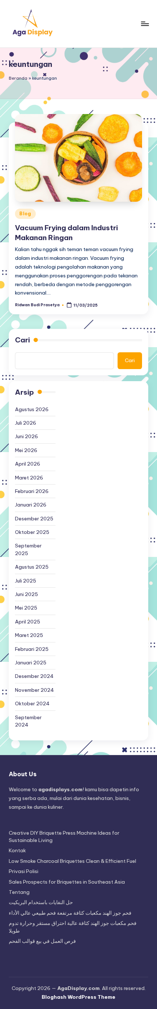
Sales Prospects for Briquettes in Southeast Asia (67, 882)
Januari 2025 (30, 662)
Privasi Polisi (23, 871)
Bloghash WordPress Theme (78, 997)
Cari (22, 339)
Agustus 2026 (32, 409)
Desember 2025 (34, 518)
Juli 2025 (25, 580)
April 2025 (27, 621)
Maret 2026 (29, 477)
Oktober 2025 (32, 532)
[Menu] (144, 24)
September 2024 (28, 721)
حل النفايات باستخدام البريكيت (41, 902)
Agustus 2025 (32, 567)
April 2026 (27, 463)
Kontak (17, 850)
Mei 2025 (26, 607)
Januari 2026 (30, 504)
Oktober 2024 (32, 703)
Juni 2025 (26, 594)
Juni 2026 (26, 436)
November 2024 (34, 690)
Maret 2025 (29, 635)
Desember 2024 (34, 676)
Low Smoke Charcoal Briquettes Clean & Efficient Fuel (72, 861)
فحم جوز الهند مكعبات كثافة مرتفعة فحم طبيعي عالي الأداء (70, 913)
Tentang (19, 892)
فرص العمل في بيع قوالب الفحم (42, 941)
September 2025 (28, 549)
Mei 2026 (26, 450)
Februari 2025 (32, 649)
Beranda (18, 78)
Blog (25, 213)
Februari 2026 (32, 491)
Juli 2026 (25, 423)
